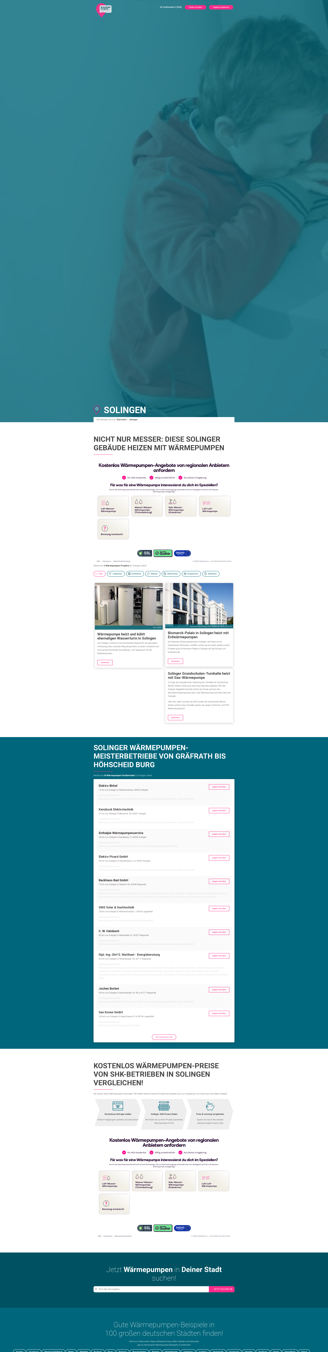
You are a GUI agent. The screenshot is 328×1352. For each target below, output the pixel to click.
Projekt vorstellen (195, 7)
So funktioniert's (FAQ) (171, 7)
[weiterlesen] (129, 606)
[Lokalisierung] (95, 1289)
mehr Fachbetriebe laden (164, 1037)
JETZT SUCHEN (222, 1289)
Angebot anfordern (219, 787)
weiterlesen (105, 662)
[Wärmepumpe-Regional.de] (104, 10)
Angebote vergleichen (221, 7)
